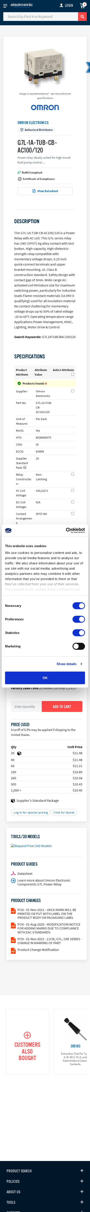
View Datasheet (47, 191)
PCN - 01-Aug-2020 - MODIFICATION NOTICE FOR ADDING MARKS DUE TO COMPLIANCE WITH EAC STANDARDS (48, 928)
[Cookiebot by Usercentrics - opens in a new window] (66, 530)
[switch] (79, 619)
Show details (66, 664)
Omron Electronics (32, 123)
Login (69, 5)
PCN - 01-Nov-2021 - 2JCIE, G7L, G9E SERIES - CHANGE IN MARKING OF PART (49, 941)
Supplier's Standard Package (38, 800)
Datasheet (24, 873)
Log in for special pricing (31, 812)
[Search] (82, 16)
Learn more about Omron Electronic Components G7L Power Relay (43, 882)
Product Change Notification (38, 949)
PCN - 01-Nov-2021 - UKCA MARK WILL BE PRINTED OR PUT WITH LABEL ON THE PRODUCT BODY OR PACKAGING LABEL (46, 913)
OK (45, 677)
